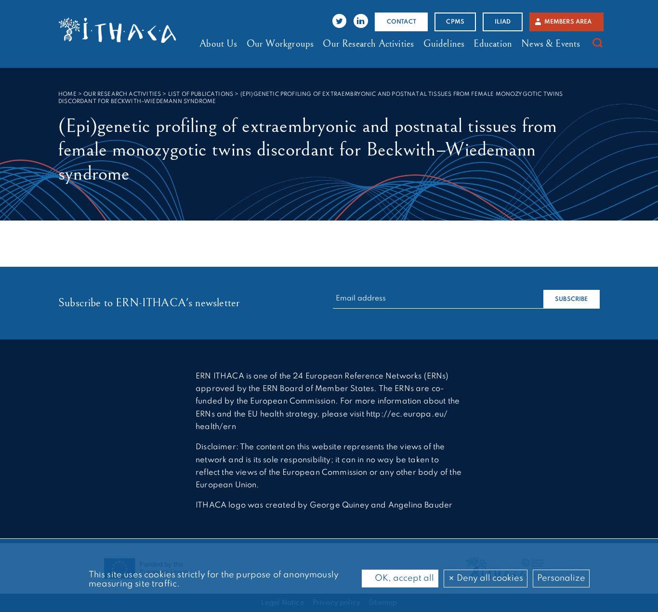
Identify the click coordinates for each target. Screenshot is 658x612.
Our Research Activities (368, 44)
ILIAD (503, 22)
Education (493, 44)
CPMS (455, 22)
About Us (218, 44)
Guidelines (444, 44)
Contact (401, 22)
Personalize (561, 578)
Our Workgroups (280, 44)
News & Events (550, 44)
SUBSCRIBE (571, 299)
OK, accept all (403, 578)
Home (67, 94)
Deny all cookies (489, 578)
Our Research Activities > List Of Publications (158, 94)
